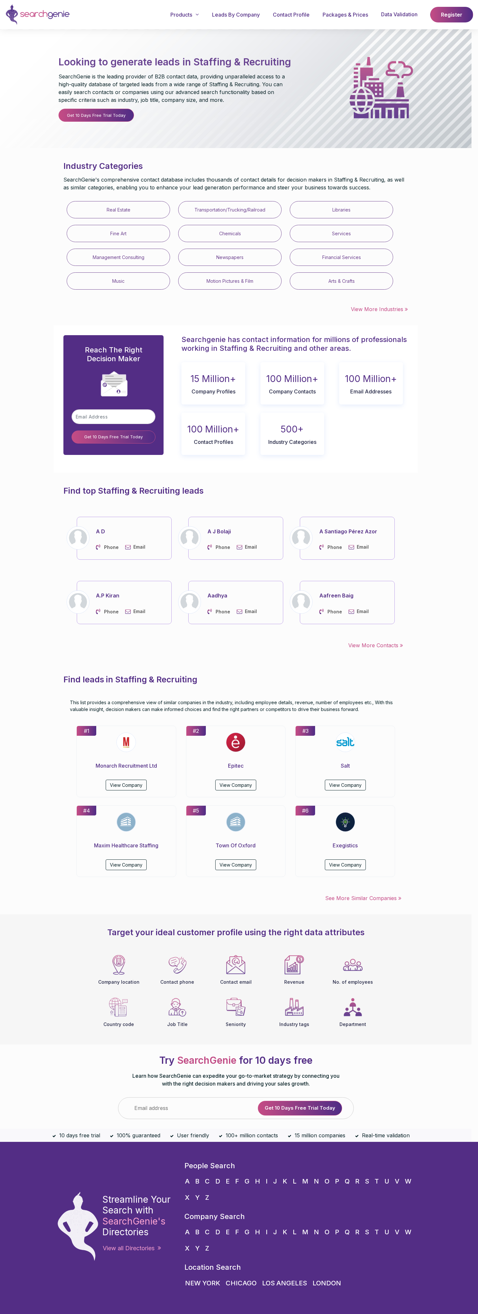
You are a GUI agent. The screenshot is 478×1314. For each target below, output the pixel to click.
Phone (111, 547)
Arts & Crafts (341, 281)
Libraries (341, 209)
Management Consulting (118, 257)
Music (118, 281)
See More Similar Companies (361, 898)
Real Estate (118, 209)
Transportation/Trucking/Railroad (229, 209)
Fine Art (118, 233)
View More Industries (378, 309)
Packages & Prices (345, 14)
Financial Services (341, 257)
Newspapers (230, 257)
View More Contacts (374, 645)
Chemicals (230, 233)
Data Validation (399, 14)
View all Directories (130, 1248)
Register (451, 14)
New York (202, 1283)
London (326, 1283)
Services (341, 233)
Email (139, 547)
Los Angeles (284, 1283)
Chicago (241, 1283)
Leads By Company (236, 14)
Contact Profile (291, 14)
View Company (126, 785)
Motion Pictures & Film (229, 281)
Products (181, 14)
